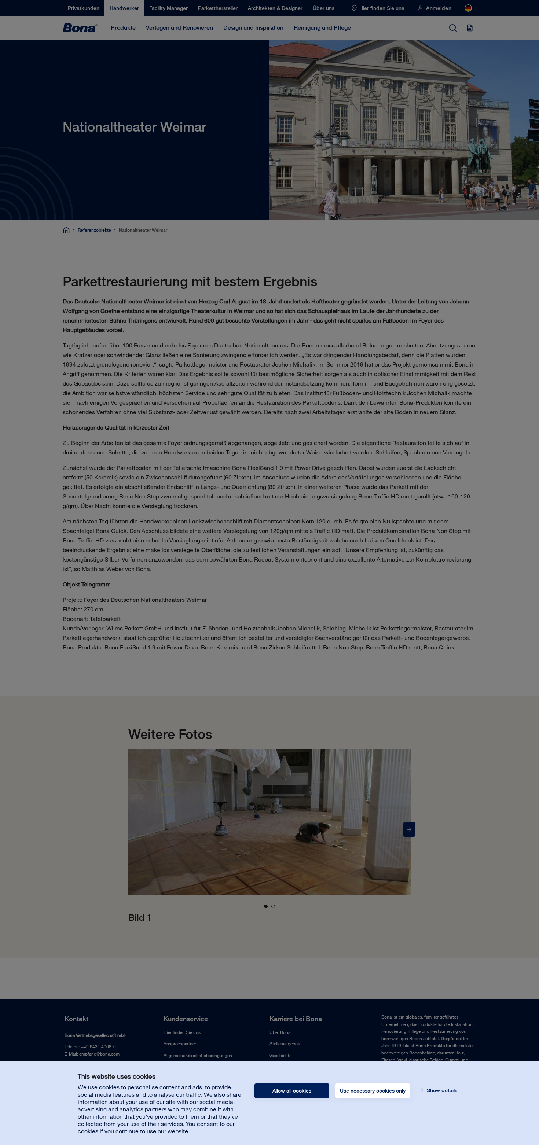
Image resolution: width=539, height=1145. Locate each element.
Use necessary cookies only (373, 1090)
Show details (441, 1090)
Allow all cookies (291, 1090)
